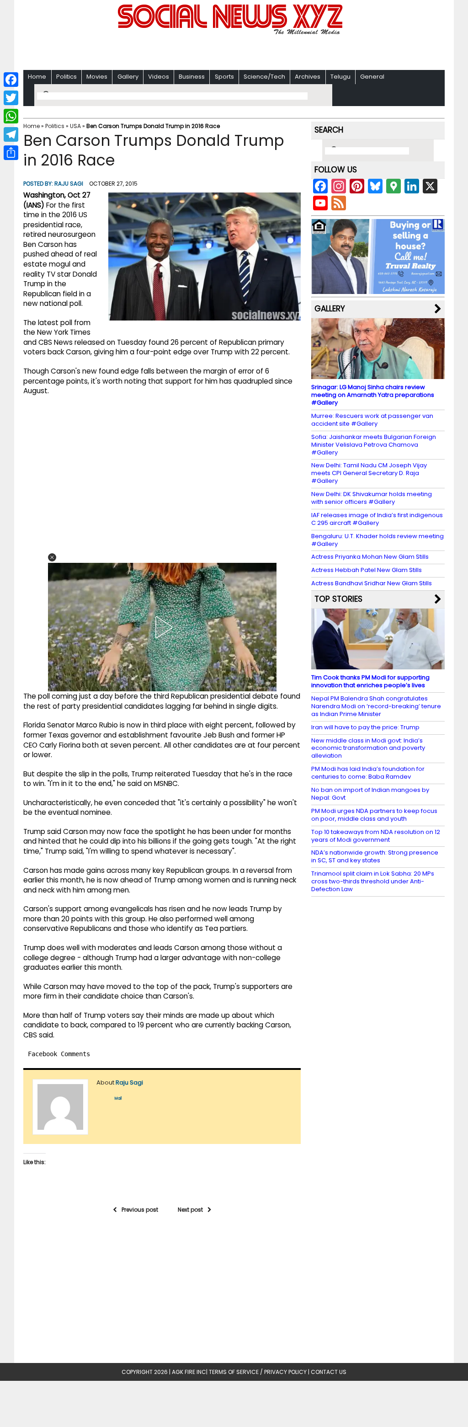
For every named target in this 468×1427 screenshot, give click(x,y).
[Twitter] (11, 98)
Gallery (127, 76)
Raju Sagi (68, 183)
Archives (307, 76)
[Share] (11, 153)
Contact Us (328, 1372)
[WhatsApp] (11, 116)
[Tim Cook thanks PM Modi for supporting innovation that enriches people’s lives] (378, 665)
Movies (96, 76)
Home (37, 76)
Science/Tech (264, 76)
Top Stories (338, 598)
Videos (158, 76)
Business (192, 76)
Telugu (340, 76)
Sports (224, 76)
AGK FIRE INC (189, 1372)
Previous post (140, 1209)
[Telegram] (11, 134)
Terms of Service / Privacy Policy (258, 1372)
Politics (66, 76)
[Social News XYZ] (231, 33)
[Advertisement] (234, 50)
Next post (190, 1209)
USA (75, 126)
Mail (118, 1098)
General (372, 76)
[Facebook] (11, 79)
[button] (52, 557)
